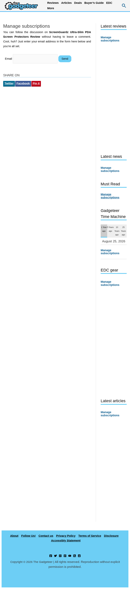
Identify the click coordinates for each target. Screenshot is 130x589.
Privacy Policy (65, 535)
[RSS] (74, 555)
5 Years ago (110, 229)
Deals (78, 2)
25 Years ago (123, 231)
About (14, 535)
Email (8, 58)
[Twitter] (55, 555)
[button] (124, 5)
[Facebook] (50, 555)
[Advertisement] (114, 98)
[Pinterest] (65, 555)
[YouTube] (69, 555)
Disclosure (111, 535)
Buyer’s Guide (94, 2)
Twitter (9, 83)
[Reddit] (79, 555)
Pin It (36, 83)
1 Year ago (104, 229)
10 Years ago (116, 231)
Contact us (46, 535)
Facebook (23, 83)
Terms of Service (89, 535)
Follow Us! (28, 535)
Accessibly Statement (66, 540)
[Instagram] (60, 555)
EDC (109, 2)
